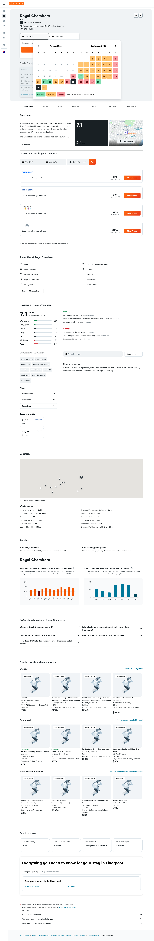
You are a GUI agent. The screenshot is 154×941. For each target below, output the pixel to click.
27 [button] (62, 82)
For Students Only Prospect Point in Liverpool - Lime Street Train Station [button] (96, 699)
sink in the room (27, 359)
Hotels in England (79, 935)
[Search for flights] (4, 11)
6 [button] (61, 64)
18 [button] (50, 76)
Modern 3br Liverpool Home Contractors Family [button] (32, 801)
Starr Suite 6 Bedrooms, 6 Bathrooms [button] (123, 699)
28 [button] (67, 82)
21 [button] (67, 76)
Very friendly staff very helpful (78, 315)
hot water (24, 370)
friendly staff (25, 364)
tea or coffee (25, 380)
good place (25, 375)
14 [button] (67, 70)
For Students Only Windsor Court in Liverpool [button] (35, 752)
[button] (4, 3)
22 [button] (73, 76)
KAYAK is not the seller (31, 914)
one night (47, 370)
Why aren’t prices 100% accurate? (36, 923)
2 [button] (38, 64)
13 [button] (61, 70)
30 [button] (38, 87)
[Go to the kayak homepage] (16, 3)
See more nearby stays (134, 669)
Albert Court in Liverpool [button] (61, 751)
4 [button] (50, 64)
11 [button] (50, 70)
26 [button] (56, 82)
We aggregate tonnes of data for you (37, 919)
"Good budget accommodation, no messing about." (86, 335)
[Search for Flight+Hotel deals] (4, 26)
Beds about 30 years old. (76, 339)
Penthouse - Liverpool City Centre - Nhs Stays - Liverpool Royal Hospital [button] (65, 699)
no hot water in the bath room (78, 332)
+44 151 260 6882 (27, 29)
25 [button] (50, 82)
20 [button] (61, 76)
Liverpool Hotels (93, 935)
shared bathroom (38, 375)
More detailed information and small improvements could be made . (91, 319)
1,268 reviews (35, 22)
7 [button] (67, 64)
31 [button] (44, 87)
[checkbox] (32, 422)
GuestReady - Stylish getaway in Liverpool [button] (95, 801)
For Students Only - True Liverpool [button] (95, 749)
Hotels (34, 935)
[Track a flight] (4, 38)
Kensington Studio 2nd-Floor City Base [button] (126, 750)
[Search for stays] (4, 16)
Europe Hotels (43, 935)
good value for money (41, 364)
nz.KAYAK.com (24, 935)
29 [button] (73, 82)
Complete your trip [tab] (31, 872)
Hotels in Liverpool (70, 886)
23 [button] (38, 82)
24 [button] (44, 82)
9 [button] (38, 70)
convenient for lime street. (77, 322)
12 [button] (56, 70)
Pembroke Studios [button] (58, 800)
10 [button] (44, 70)
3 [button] (44, 64)
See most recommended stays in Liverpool (126, 771)
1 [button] (92, 59)
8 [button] (73, 64)
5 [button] (55, 64)
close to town (36, 370)
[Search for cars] (4, 21)
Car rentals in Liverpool (33, 886)
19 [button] (56, 76)
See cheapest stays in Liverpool (130, 720)
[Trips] (4, 45)
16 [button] (38, 76)
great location (40, 359)
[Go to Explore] (4, 33)
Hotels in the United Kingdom (61, 935)
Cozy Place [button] (25, 698)
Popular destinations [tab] (50, 872)
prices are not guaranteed (67, 907)
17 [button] (44, 76)
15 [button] (73, 70)
